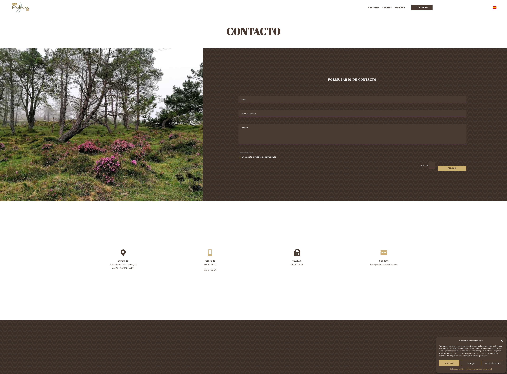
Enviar (452, 168)
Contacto (422, 7)
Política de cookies (457, 369)
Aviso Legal (487, 369)
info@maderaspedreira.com (384, 264)
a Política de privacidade (264, 157)
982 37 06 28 (297, 264)
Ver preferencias (492, 363)
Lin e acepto (259, 157)
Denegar (471, 363)
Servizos (387, 8)
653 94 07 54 (210, 269)
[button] (501, 340)
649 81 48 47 (210, 264)
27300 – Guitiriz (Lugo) (123, 267)
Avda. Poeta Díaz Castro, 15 (123, 264)
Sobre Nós (373, 8)
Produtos (400, 8)
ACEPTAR (449, 363)
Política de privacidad (474, 369)
